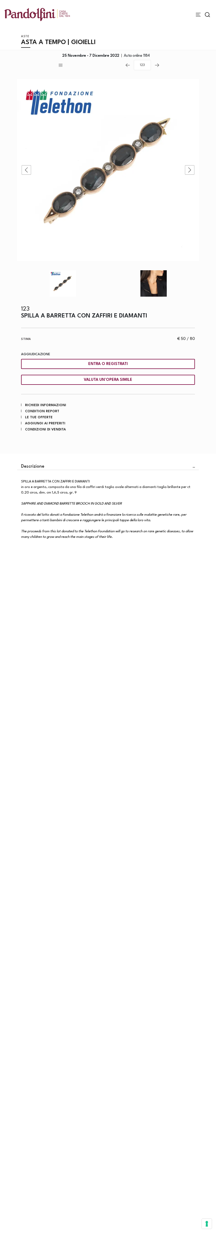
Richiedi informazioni (45, 405)
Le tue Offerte (39, 417)
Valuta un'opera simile (108, 380)
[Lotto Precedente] (127, 65)
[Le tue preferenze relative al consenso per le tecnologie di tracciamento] (207, 1224)
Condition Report (42, 411)
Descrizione (32, 466)
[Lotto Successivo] (157, 65)
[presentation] (26, 170)
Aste (25, 36)
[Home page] (37, 14)
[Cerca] (207, 14)
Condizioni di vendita (45, 429)
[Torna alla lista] (89, 65)
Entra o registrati (108, 364)
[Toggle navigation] (198, 14)
